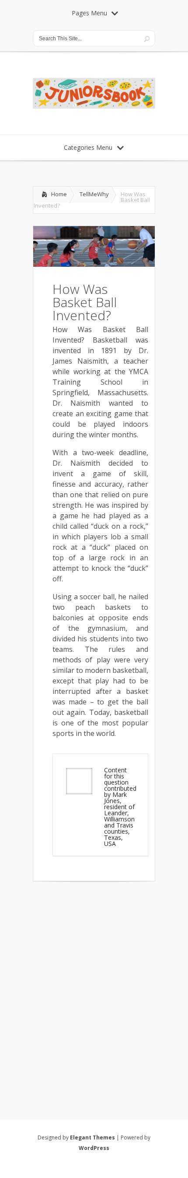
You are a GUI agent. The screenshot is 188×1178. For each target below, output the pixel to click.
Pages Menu (89, 13)
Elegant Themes (92, 1137)
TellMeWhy (94, 194)
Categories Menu (88, 147)
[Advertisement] (94, 989)
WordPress (94, 1148)
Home (59, 194)
